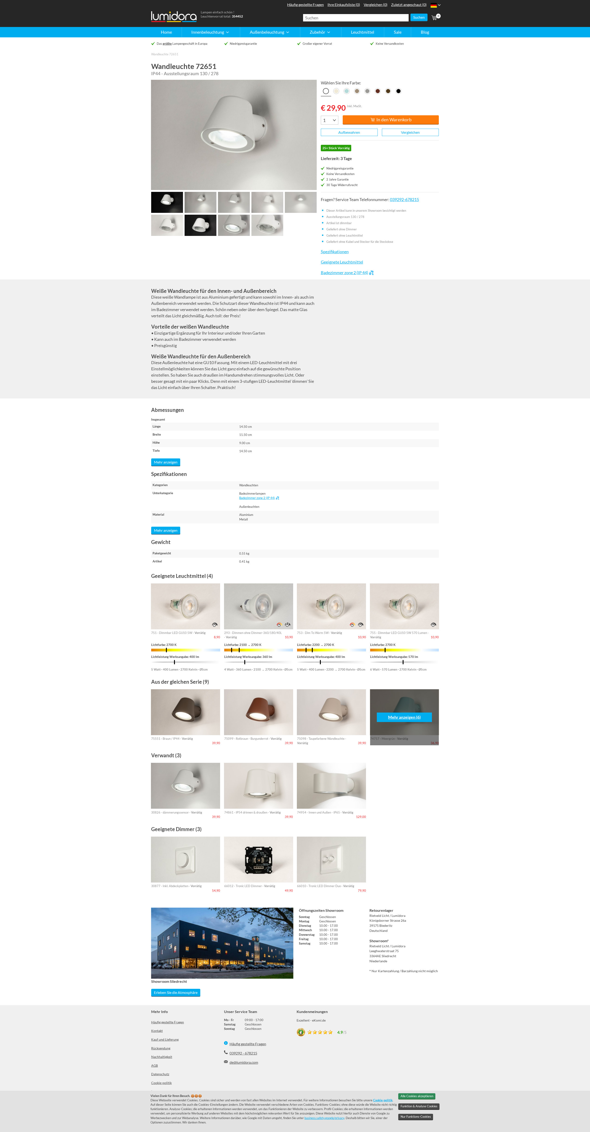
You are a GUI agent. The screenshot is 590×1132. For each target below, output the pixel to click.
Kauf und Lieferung (165, 1039)
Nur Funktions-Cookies (416, 1116)
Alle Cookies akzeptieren (417, 1096)
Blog (425, 32)
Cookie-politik (161, 1083)
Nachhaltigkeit (161, 1057)
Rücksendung (160, 1048)
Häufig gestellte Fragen (167, 1022)
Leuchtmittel (362, 32)
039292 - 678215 (243, 1053)
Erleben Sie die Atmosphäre (176, 992)
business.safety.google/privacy (324, 1118)
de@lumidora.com (244, 1062)
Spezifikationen (334, 251)
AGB (154, 1065)
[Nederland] (433, 5)
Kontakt (157, 1031)
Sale (397, 32)
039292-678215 (404, 199)
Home (166, 32)
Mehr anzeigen (165, 462)
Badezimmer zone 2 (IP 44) (344, 272)
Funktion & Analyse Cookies (419, 1106)
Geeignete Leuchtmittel (342, 262)
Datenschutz (160, 1074)
